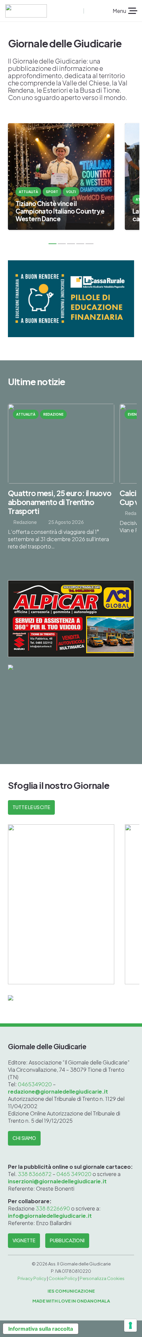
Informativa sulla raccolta (40, 1328)
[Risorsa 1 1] (26, 11)
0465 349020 (73, 1173)
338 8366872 (35, 1173)
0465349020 (35, 1084)
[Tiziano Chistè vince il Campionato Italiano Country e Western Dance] (61, 176)
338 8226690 (53, 1208)
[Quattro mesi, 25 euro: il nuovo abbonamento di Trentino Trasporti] (61, 481)
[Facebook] (89, 11)
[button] (78, 11)
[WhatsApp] (99, 11)
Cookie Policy (63, 1278)
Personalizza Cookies (102, 1278)
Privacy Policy (32, 1278)
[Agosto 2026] (61, 904)
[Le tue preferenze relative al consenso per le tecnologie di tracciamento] (130, 1325)
